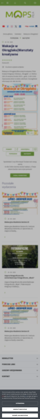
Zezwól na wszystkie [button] (20, 415)
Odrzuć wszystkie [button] (20, 409)
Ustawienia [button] (20, 403)
